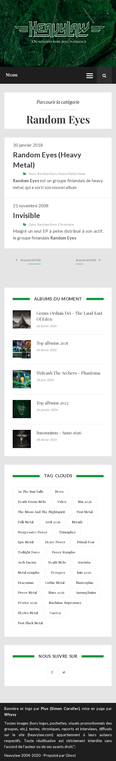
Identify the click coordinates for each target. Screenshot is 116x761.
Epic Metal (26, 542)
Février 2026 (27, 602)
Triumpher (67, 532)
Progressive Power (32, 532)
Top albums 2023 (52, 403)
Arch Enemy (27, 562)
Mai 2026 (85, 501)
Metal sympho (28, 572)
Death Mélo (57, 562)
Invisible (26, 215)
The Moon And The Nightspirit (41, 511)
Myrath (77, 522)
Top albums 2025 (52, 343)
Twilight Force (29, 552)
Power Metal (27, 592)
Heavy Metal (67, 173)
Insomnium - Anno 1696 (59, 433)
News (81, 173)
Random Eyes (47, 173)
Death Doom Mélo (32, 501)
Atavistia (83, 562)
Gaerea (55, 612)
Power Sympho (63, 552)
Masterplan (84, 582)
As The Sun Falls (30, 491)
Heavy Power (55, 542)
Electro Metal (28, 612)
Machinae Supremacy (65, 602)
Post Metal (85, 511)
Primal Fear (86, 542)
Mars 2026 (56, 592)
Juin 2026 (84, 572)
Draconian (26, 582)
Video (61, 501)
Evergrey (58, 572)
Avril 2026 (52, 522)
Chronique (66, 224)
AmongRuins (86, 592)
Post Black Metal (30, 623)
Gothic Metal (54, 582)
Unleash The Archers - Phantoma (68, 373)
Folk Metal (26, 522)
